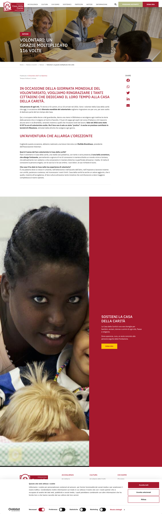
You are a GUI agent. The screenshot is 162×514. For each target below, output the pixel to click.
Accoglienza (33, 4)
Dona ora (151, 4)
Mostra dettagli (116, 510)
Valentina (44, 76)
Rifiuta (143, 499)
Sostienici (67, 4)
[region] (77, 492)
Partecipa (79, 4)
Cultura (44, 4)
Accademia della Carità (97, 479)
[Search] (115, 4)
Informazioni (101, 4)
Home (22, 65)
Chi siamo (121, 479)
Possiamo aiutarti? (130, 4)
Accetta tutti (143, 485)
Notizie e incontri (31, 65)
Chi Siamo (55, 4)
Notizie (90, 4)
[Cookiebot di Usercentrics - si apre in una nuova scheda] (14, 509)
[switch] (62, 509)
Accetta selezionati (143, 492)
